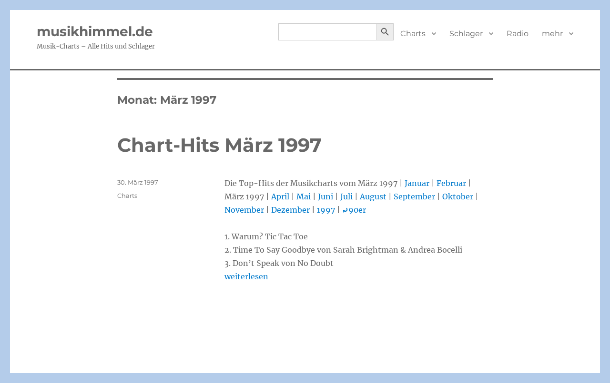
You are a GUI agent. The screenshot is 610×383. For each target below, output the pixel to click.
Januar (417, 183)
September (414, 196)
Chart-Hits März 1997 (219, 145)
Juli (346, 196)
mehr (552, 33)
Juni (325, 196)
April (280, 196)
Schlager (466, 33)
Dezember (290, 210)
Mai (303, 196)
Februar (451, 183)
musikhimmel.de (95, 31)
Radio (518, 33)
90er (354, 210)
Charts (413, 33)
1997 (326, 210)
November (244, 210)
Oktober (457, 196)
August (373, 196)
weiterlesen (246, 276)
